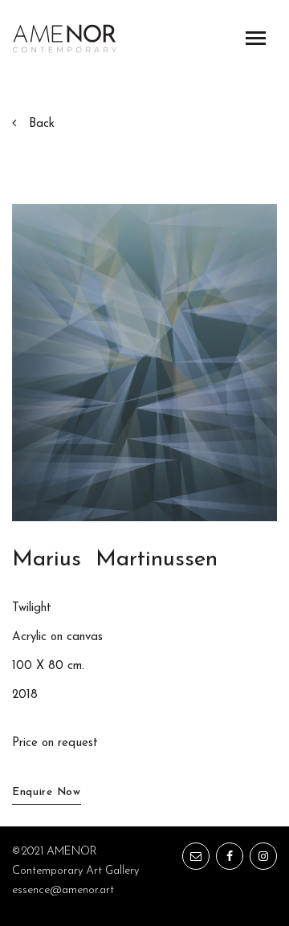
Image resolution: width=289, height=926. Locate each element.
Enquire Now (46, 792)
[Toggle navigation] (255, 38)
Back (42, 124)
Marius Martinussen (115, 560)
